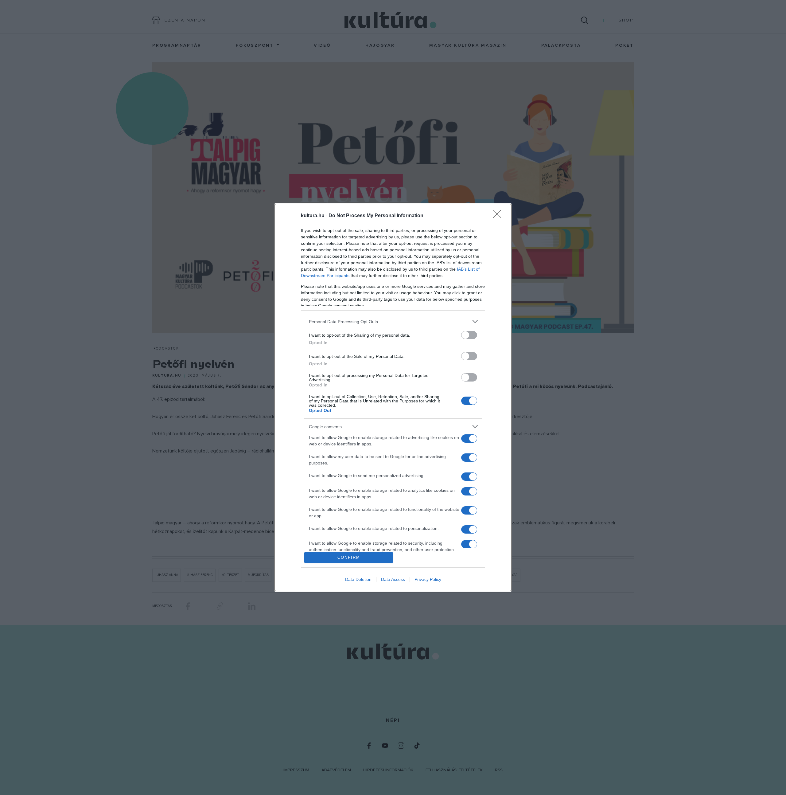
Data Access (393, 579)
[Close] (499, 216)
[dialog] (393, 397)
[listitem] (393, 321)
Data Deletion (358, 579)
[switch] (469, 335)
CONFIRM (348, 557)
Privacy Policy (427, 579)
